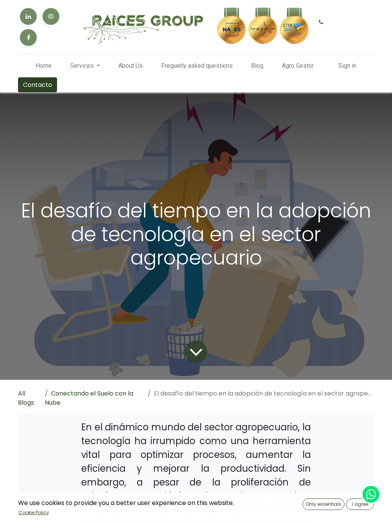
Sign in (347, 65)
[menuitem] (43, 66)
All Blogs (26, 398)
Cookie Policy (33, 512)
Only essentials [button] (323, 504)
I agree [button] (360, 504)
